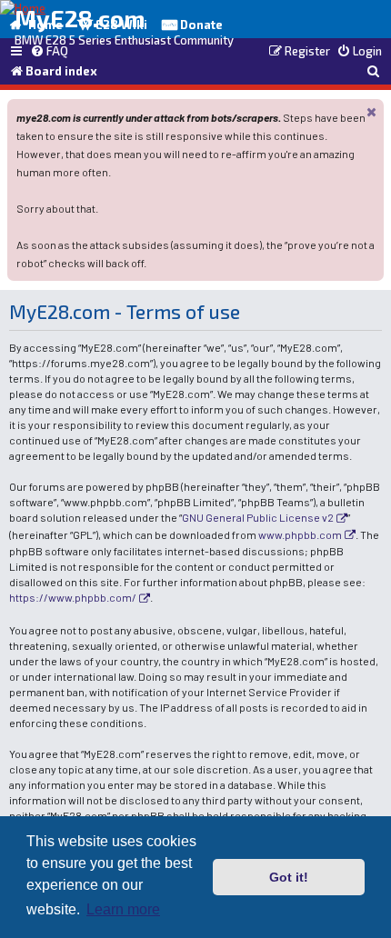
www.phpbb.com (300, 534)
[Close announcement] (372, 111)
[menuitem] (49, 52)
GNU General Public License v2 (258, 517)
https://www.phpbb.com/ (72, 597)
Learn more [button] (123, 909)
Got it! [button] (288, 877)
